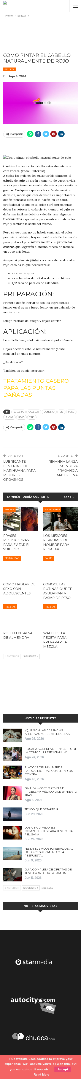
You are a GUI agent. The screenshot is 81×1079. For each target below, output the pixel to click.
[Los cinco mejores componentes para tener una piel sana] (12, 833)
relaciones (52, 509)
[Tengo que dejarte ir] (12, 814)
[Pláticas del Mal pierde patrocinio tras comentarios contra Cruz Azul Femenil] (12, 772)
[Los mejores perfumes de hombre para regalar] (60, 519)
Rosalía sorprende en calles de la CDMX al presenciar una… (51, 750)
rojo (21, 417)
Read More (41, 1074)
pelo (71, 411)
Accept (63, 1069)
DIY (61, 411)
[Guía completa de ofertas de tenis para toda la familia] (12, 874)
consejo (49, 411)
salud (48, 558)
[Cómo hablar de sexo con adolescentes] (20, 568)
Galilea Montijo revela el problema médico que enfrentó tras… (51, 791)
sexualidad (12, 558)
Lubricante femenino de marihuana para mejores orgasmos (19, 470)
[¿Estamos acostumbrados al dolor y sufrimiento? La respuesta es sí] (12, 854)
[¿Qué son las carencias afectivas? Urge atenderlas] (12, 735)
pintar (9, 417)
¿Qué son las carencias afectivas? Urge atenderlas (47, 732)
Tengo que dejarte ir (41, 809)
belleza (9, 69)
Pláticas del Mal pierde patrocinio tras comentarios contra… (49, 771)
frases (9, 509)
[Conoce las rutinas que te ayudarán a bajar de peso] (60, 568)
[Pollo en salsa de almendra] (20, 616)
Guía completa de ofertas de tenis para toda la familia (48, 871)
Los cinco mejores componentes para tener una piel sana (49, 831)
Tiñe (31, 417)
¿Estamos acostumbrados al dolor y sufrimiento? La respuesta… (49, 852)
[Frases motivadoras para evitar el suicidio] (20, 519)
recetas (10, 606)
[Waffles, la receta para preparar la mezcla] (60, 616)
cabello (34, 411)
